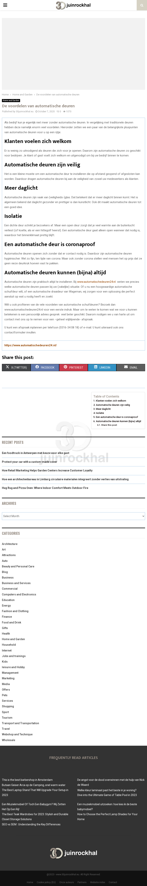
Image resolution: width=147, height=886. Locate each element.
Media (6, 684)
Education (8, 600)
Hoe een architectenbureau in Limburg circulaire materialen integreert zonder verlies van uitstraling (65, 479)
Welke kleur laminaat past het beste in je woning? (106, 790)
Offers (6, 689)
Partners (82, 882)
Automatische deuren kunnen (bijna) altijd (118, 421)
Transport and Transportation (20, 723)
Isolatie (100, 413)
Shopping (8, 706)
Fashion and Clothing (15, 611)
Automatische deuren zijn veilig (113, 404)
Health (6, 633)
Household (9, 644)
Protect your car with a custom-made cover (29, 461)
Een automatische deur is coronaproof (117, 417)
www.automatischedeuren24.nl (96, 281)
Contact (113, 882)
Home (30, 882)
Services (7, 700)
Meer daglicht (103, 408)
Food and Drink (11, 622)
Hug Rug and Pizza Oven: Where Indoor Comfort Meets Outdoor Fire (45, 487)
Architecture (9, 543)
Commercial (10, 588)
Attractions (9, 555)
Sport (5, 712)
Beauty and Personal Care (18, 566)
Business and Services (16, 583)
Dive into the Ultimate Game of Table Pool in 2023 (107, 795)
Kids (5, 661)
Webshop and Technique (17, 734)
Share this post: (109, 425)
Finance (7, 616)
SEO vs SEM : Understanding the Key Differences (31, 824)
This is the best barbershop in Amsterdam (27, 779)
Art (4, 549)
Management (10, 672)
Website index (97, 882)
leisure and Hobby (13, 667)
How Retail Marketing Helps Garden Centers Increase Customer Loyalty (47, 470)
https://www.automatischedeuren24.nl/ (30, 345)
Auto (5, 560)
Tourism (7, 717)
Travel (6, 728)
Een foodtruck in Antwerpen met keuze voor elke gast (35, 453)
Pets (4, 695)
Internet (6, 650)
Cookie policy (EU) (46, 882)
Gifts (5, 628)
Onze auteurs (66, 882)
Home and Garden (11, 100)
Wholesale (8, 740)
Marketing (8, 678)
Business (8, 577)
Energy (6, 605)
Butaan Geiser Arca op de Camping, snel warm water (33, 785)
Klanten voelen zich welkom (111, 400)
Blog (5, 572)
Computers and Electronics (19, 594)
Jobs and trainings (14, 656)
